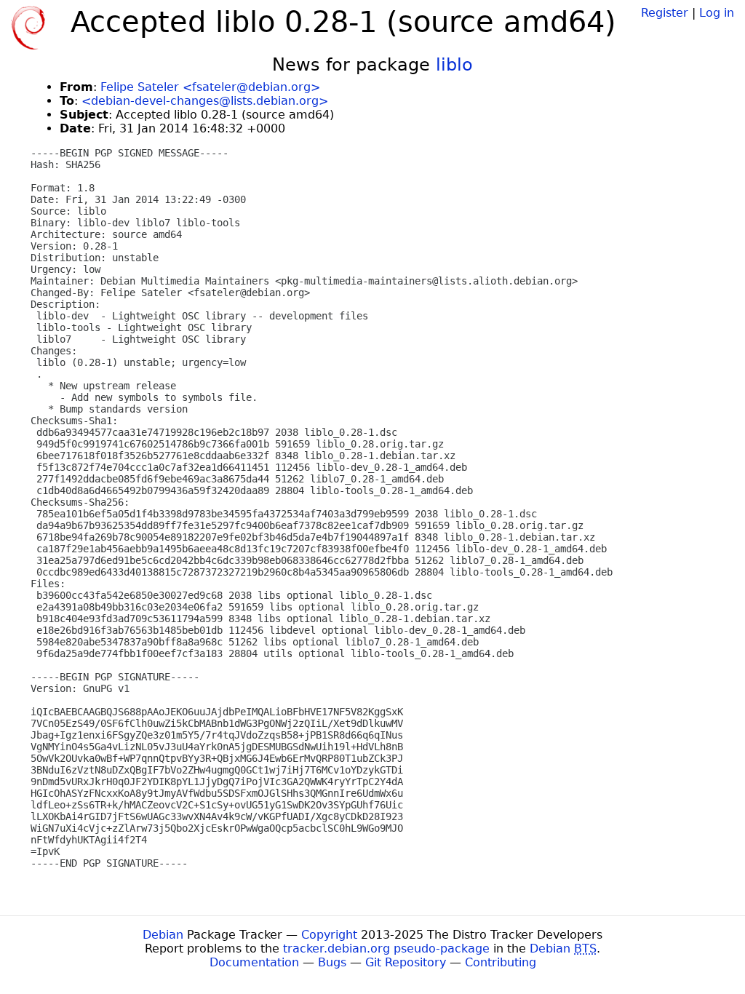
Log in (716, 13)
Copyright (329, 935)
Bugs (332, 962)
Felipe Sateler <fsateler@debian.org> (210, 87)
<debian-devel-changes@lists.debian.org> (204, 101)
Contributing (500, 962)
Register (664, 13)
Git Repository (405, 962)
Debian (163, 935)
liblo (454, 65)
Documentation (254, 962)
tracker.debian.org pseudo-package (386, 948)
